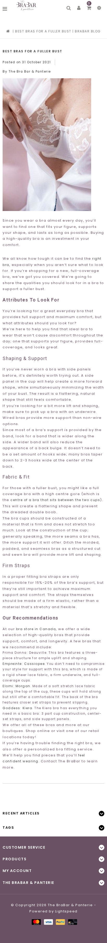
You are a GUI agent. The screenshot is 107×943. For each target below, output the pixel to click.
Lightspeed (66, 911)
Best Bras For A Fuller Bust (43, 31)
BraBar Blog (88, 31)
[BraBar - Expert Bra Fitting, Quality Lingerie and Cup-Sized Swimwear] (27, 5)
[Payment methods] (36, 921)
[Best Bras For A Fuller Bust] (53, 137)
